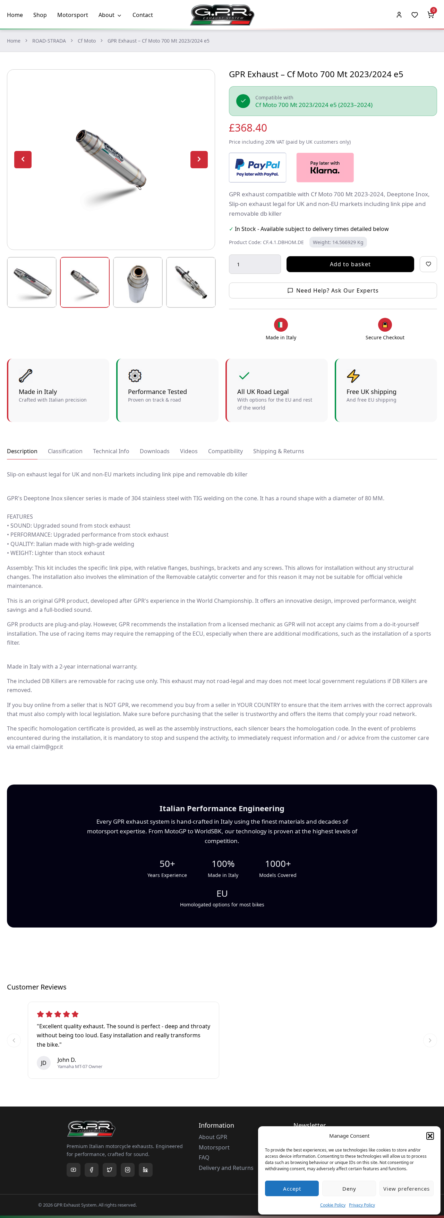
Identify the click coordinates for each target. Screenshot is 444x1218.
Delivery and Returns (226, 1168)
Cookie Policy (332, 1205)
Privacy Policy (362, 1205)
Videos (189, 451)
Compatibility (225, 451)
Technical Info (111, 451)
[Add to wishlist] (428, 264)
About (106, 15)
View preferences (406, 1188)
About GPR (213, 1137)
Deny (349, 1188)
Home (15, 15)
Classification (65, 451)
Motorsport (72, 15)
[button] (430, 1135)
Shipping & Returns (278, 451)
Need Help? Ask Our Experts (337, 290)
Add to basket (350, 264)
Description (22, 451)
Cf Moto (87, 40)
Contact (143, 15)
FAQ (204, 1157)
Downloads (155, 451)
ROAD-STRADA (49, 40)
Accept (292, 1188)
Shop (40, 15)
